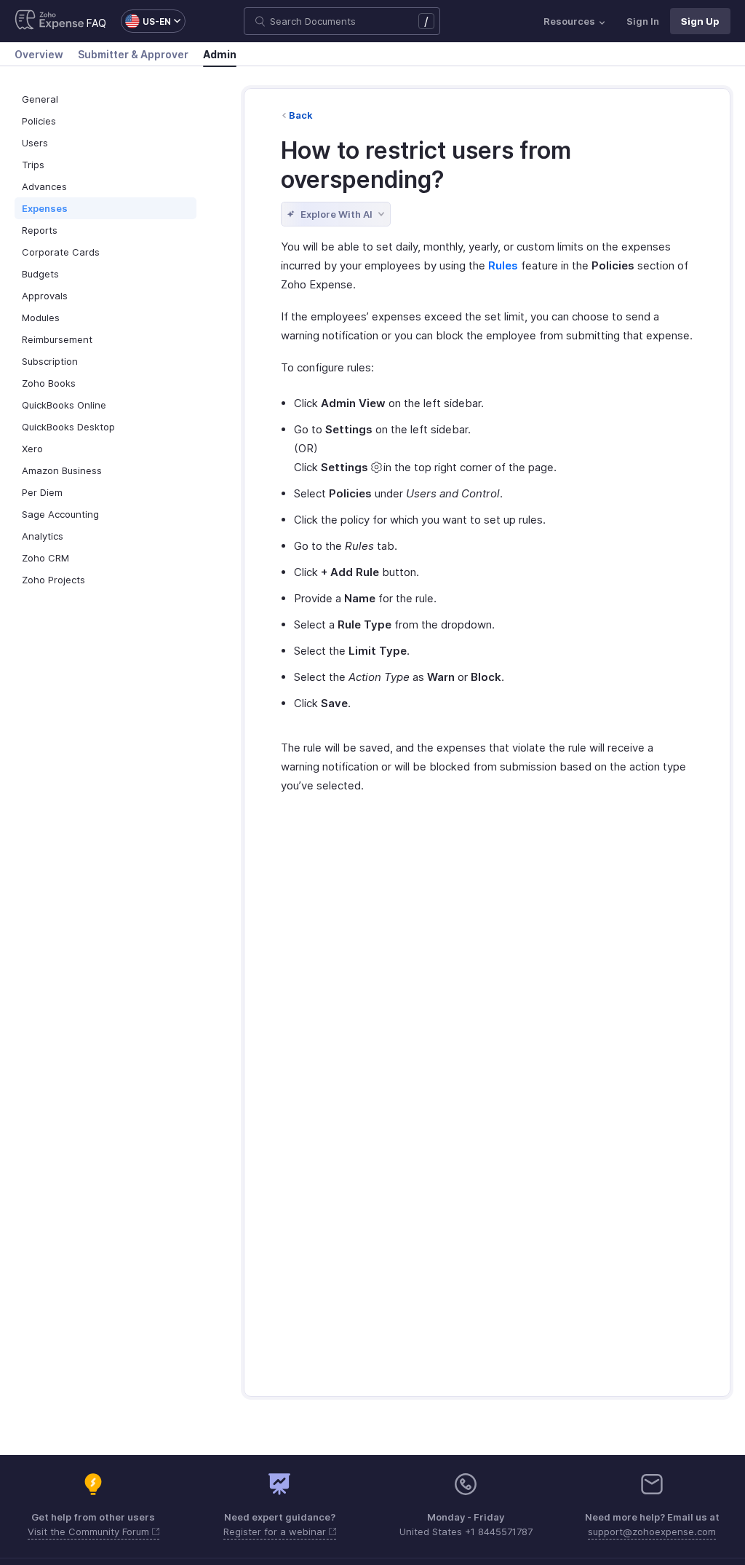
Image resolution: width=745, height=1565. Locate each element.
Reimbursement (57, 339)
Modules (41, 317)
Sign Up (700, 21)
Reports (39, 230)
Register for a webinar (276, 1531)
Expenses (45, 208)
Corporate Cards (61, 252)
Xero (32, 448)
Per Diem (42, 492)
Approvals (45, 295)
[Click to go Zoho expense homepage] (49, 21)
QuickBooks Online (64, 405)
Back (301, 115)
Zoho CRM (45, 558)
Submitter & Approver (133, 54)
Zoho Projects (53, 580)
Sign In (642, 21)
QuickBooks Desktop (68, 427)
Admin (219, 54)
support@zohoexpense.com (652, 1531)
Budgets (40, 274)
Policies (39, 121)
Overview (39, 54)
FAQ (96, 23)
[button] (146, 21)
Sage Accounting (60, 514)
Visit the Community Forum (90, 1531)
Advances (44, 186)
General (40, 99)
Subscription (50, 361)
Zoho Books (49, 383)
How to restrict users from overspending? (426, 165)
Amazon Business (62, 470)
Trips (33, 164)
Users (35, 143)
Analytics (42, 536)
